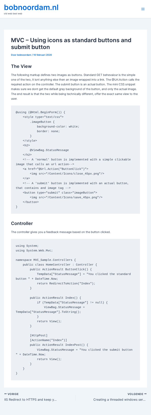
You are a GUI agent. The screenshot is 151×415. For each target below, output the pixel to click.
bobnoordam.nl (31, 7)
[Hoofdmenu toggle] (143, 9)
